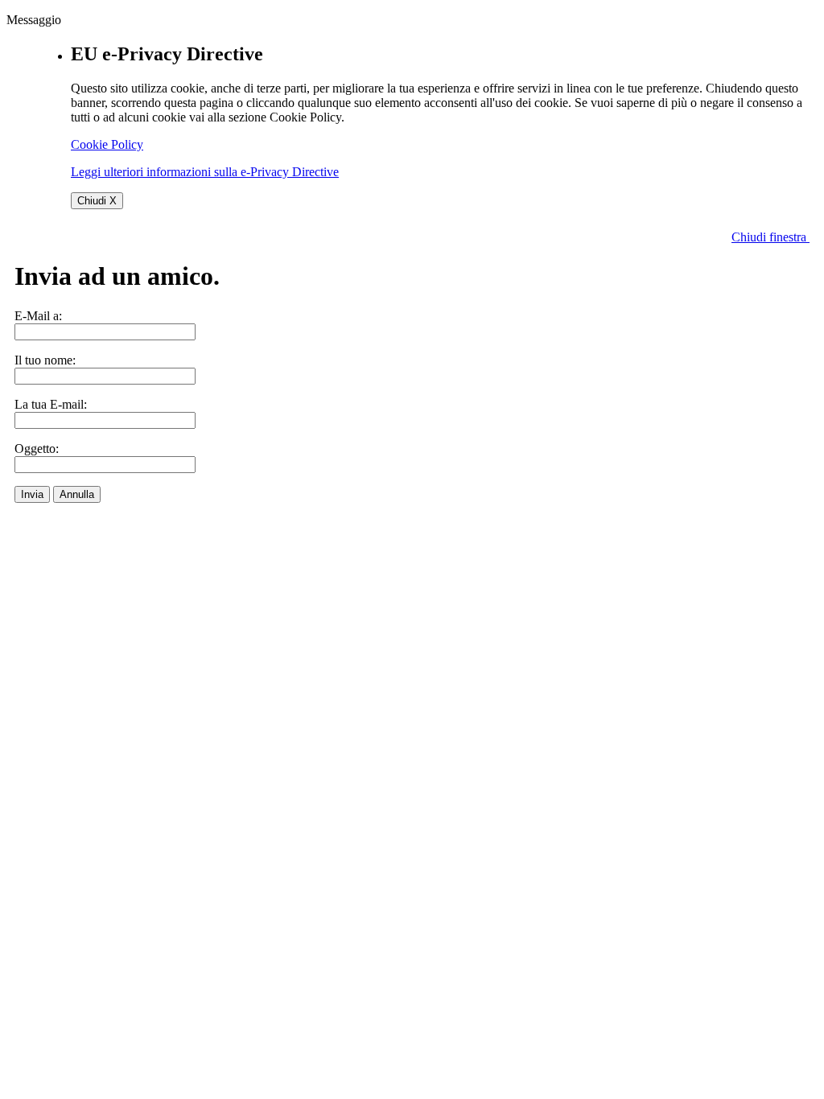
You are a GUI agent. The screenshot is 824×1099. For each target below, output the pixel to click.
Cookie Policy (107, 144)
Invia (32, 494)
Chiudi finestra (770, 237)
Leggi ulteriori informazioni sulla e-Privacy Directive (205, 172)
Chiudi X (97, 201)
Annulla (77, 494)
